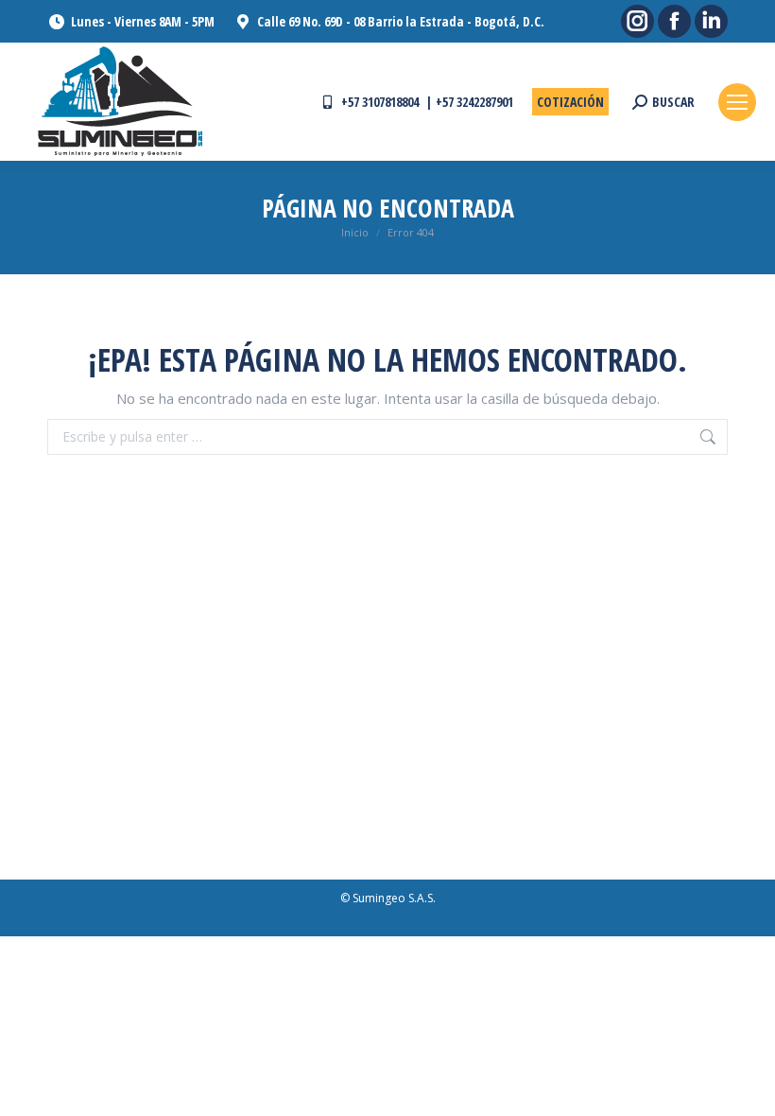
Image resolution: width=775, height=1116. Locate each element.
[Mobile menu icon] (737, 102)
